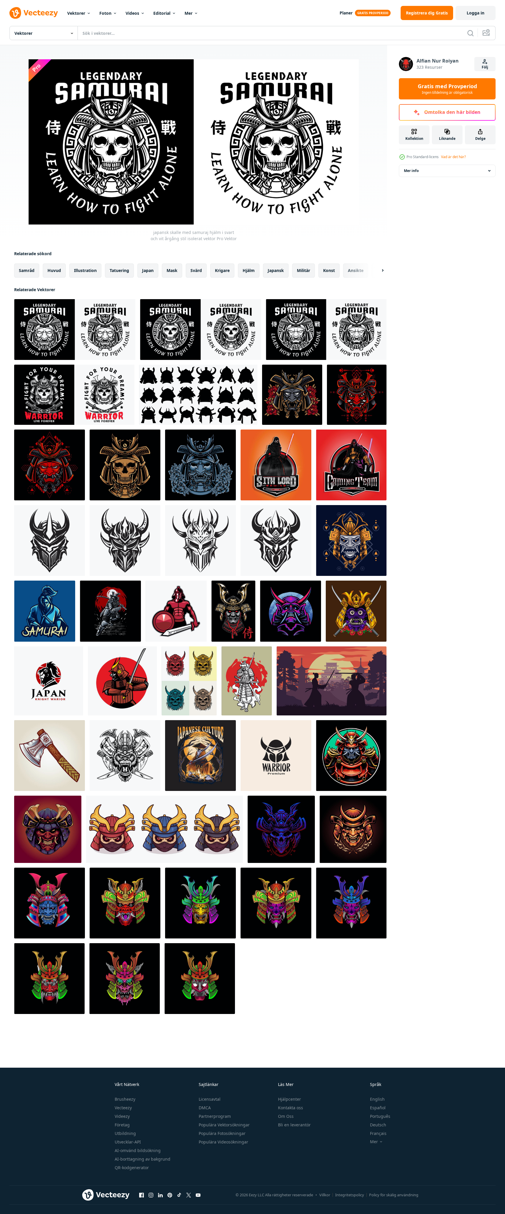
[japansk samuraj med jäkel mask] (47, 829)
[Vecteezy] (33, 13)
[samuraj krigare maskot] (122, 680)
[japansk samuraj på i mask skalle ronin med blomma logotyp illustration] (292, 395)
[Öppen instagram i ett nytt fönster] (151, 1194)
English (377, 1099)
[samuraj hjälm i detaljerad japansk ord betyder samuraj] (233, 611)
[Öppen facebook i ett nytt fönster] (141, 1194)
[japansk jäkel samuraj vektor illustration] (290, 611)
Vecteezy (123, 1107)
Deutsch (378, 1125)
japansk (276, 270)
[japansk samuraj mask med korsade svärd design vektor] (356, 611)
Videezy (122, 1116)
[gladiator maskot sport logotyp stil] (176, 611)
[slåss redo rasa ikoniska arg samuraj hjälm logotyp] (125, 540)
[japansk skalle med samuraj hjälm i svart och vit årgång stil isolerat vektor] (200, 329)
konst (329, 270)
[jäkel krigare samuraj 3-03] (200, 978)
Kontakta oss (290, 1107)
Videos (132, 13)
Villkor (324, 1194)
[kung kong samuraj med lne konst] (125, 755)
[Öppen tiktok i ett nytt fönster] (179, 1194)
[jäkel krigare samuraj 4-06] (124, 978)
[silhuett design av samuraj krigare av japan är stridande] (331, 680)
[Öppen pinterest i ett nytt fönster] (169, 1194)
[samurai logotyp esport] (44, 611)
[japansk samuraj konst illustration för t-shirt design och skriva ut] (200, 755)
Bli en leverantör (294, 1125)
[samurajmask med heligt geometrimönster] (351, 540)
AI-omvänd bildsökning (138, 1150)
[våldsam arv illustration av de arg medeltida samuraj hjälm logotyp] (200, 540)
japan (148, 270)
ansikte (355, 270)
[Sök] (470, 33)
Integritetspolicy (349, 1194)
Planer (346, 13)
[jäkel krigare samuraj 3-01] (351, 903)
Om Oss (286, 1116)
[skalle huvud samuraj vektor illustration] (281, 829)
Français (378, 1133)
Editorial (161, 13)
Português (380, 1116)
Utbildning (125, 1133)
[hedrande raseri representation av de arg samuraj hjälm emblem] (276, 540)
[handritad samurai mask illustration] (164, 829)
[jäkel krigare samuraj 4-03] (200, 903)
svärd (196, 270)
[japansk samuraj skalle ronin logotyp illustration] (125, 465)
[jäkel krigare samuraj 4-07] (49, 978)
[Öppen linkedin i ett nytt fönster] (160, 1194)
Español (378, 1107)
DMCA (205, 1107)
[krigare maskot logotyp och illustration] (276, 465)
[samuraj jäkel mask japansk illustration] (353, 829)
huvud (54, 270)
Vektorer (76, 13)
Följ (485, 67)
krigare (222, 270)
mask (172, 270)
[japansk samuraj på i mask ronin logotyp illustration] (200, 465)
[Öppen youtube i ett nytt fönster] (198, 1194)
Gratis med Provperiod (447, 89)
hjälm (249, 270)
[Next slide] (377, 270)
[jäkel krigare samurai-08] (49, 903)
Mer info (411, 170)
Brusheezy (125, 1099)
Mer (189, 13)
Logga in (475, 13)
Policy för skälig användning (393, 1194)
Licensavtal (210, 1099)
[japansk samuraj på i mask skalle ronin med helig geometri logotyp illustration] (356, 395)
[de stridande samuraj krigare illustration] (110, 611)
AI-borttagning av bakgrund (142, 1159)
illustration (85, 270)
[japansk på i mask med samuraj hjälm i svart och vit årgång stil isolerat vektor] (74, 329)
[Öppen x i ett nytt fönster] (188, 1194)
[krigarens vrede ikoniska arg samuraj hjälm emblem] (49, 540)
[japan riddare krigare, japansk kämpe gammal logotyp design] (48, 680)
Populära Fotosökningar (222, 1133)
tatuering (119, 270)
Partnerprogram (215, 1116)
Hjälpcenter (289, 1099)
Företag (122, 1125)
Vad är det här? (453, 156)
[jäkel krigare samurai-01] (125, 903)
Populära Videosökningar (223, 1142)
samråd (26, 270)
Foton (105, 13)
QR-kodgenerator (132, 1167)
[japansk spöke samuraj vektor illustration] (351, 755)
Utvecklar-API (128, 1142)
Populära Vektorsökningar (224, 1125)
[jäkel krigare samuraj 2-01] (276, 903)
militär (303, 270)
